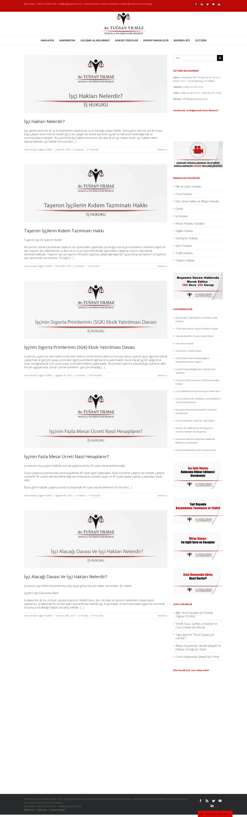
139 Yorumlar (95, 375)
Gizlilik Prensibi (57, 809)
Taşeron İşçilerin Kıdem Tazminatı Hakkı (64, 231)
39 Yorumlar (97, 615)
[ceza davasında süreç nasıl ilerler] (198, 569)
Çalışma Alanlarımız (95, 40)
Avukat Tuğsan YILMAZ (41, 149)
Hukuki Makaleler (156, 40)
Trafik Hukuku (184, 253)
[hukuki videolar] (198, 143)
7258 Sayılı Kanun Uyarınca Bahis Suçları (196, 328)
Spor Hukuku (183, 245)
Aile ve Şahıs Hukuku (188, 186)
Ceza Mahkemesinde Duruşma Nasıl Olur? (197, 391)
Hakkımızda (67, 40)
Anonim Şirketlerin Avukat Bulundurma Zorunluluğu (127, 3)
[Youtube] (213, 4)
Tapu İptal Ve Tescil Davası (192, 635)
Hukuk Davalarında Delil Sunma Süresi (195, 450)
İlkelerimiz (29, 809)
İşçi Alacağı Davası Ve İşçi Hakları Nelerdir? (65, 576)
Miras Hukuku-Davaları (190, 223)
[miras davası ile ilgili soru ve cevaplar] (198, 534)
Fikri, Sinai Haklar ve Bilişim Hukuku (197, 201)
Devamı (161, 149)
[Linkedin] (219, 4)
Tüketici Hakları (185, 260)
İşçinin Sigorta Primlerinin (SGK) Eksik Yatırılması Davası (79, 347)
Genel (179, 208)
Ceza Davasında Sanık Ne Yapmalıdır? (195, 420)
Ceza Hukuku (183, 194)
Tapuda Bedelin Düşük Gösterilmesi (194, 336)
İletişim (200, 40)
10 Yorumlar (93, 266)
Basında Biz (182, 40)
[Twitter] (208, 4)
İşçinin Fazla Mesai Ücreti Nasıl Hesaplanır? (66, 456)
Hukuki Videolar (126, 40)
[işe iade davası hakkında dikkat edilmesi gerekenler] (198, 464)
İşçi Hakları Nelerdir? (44, 121)
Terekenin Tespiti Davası (188, 350)
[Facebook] (196, 4)
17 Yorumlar (94, 495)
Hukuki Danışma (92, 3)
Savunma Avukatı (184, 343)
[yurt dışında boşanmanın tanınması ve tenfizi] (198, 499)
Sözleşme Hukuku (186, 238)
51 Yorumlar (93, 149)
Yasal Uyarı (42, 809)
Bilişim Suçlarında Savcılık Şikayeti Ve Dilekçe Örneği (198, 647)
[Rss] (202, 4)
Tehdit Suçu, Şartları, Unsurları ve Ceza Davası (196, 625)
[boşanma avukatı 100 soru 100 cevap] (198, 274)
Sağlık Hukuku (184, 231)
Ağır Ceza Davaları (187, 613)
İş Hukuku (79, 149)
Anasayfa (47, 40)
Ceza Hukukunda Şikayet (191, 657)
